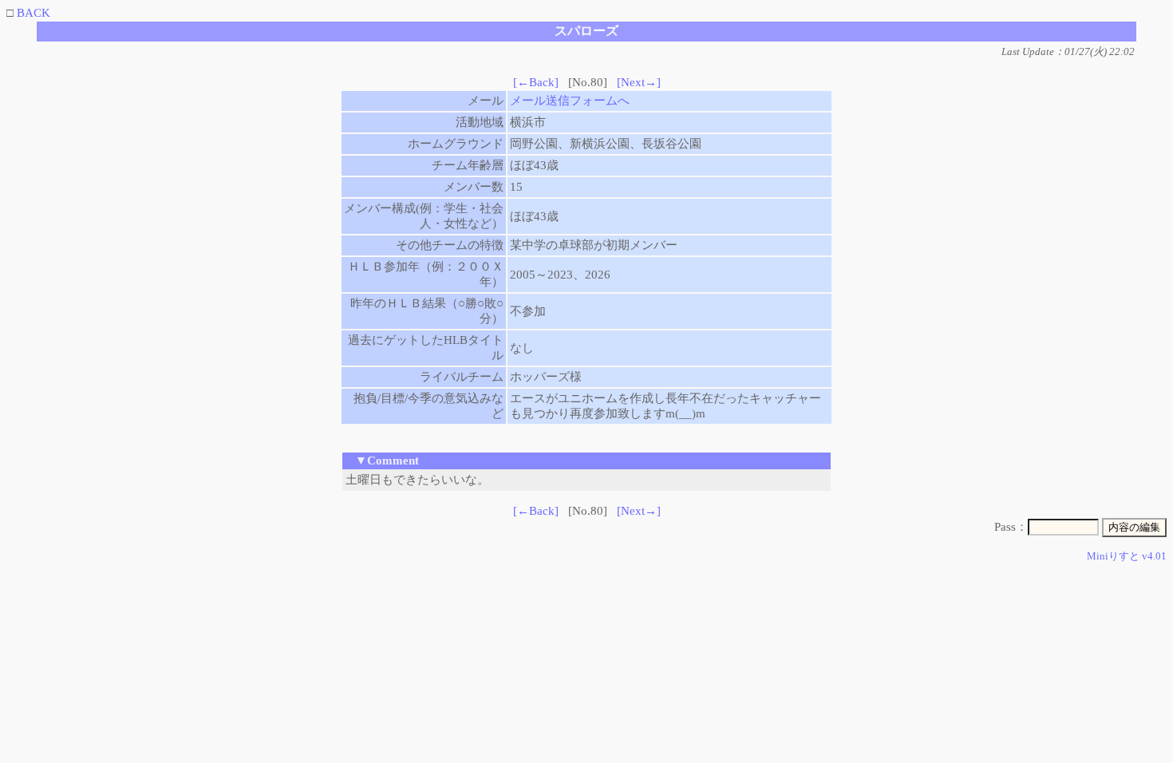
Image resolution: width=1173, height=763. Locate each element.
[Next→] (639, 82)
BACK (33, 12)
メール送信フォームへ (570, 100)
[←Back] (536, 82)
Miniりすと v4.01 (1127, 556)
